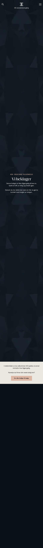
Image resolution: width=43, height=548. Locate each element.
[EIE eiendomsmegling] (21, 4)
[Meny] (40, 4)
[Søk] (3, 4)
